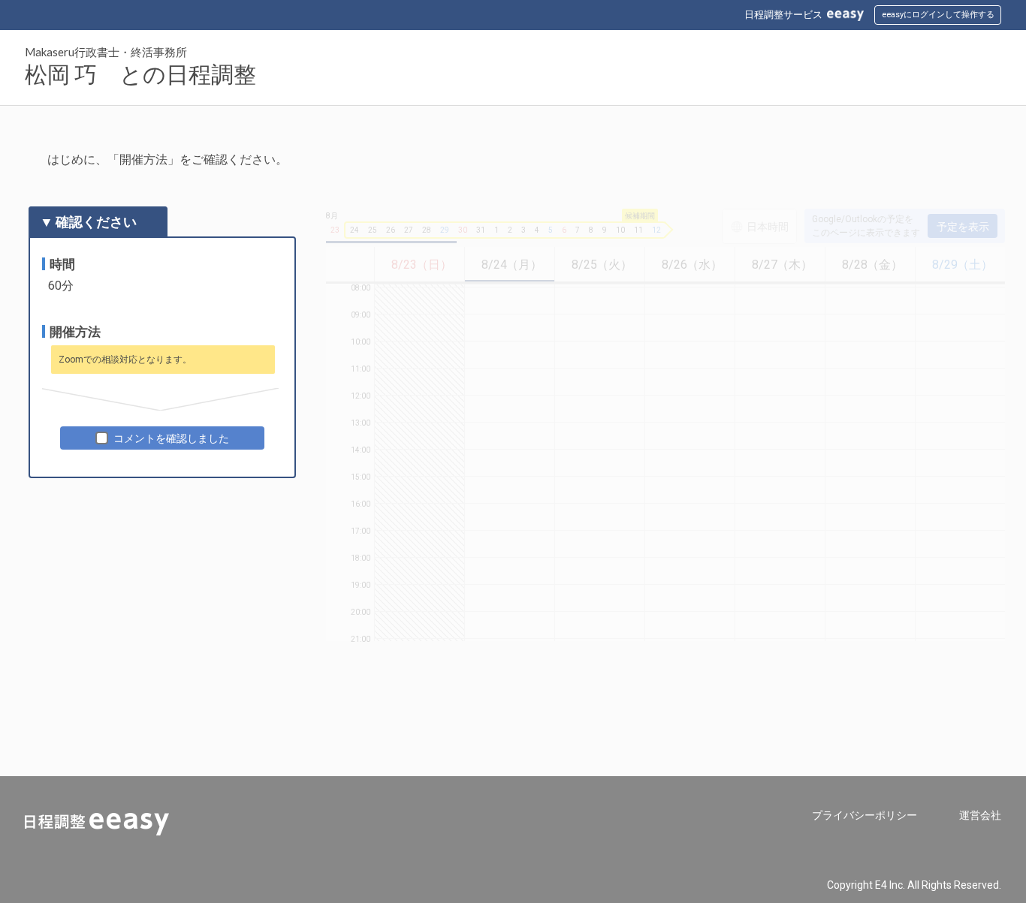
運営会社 (980, 815)
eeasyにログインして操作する (938, 15)
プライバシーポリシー (864, 815)
